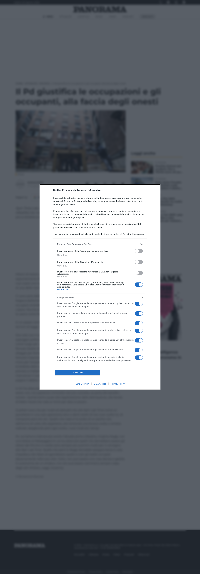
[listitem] (100, 244)
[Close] (154, 191)
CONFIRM (77, 372)
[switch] (139, 251)
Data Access (100, 384)
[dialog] (100, 287)
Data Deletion (82, 384)
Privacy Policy (118, 384)
